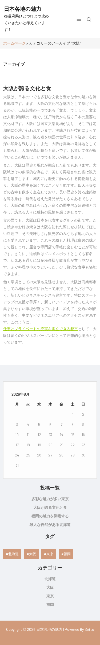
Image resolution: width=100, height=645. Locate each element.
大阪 (32, 554)
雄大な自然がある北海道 (50, 524)
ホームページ (14, 43)
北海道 (13, 554)
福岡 (67, 554)
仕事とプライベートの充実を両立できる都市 (40, 328)
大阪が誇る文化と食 (27, 88)
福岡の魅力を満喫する (50, 516)
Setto (89, 629)
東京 (49, 554)
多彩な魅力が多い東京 (50, 498)
